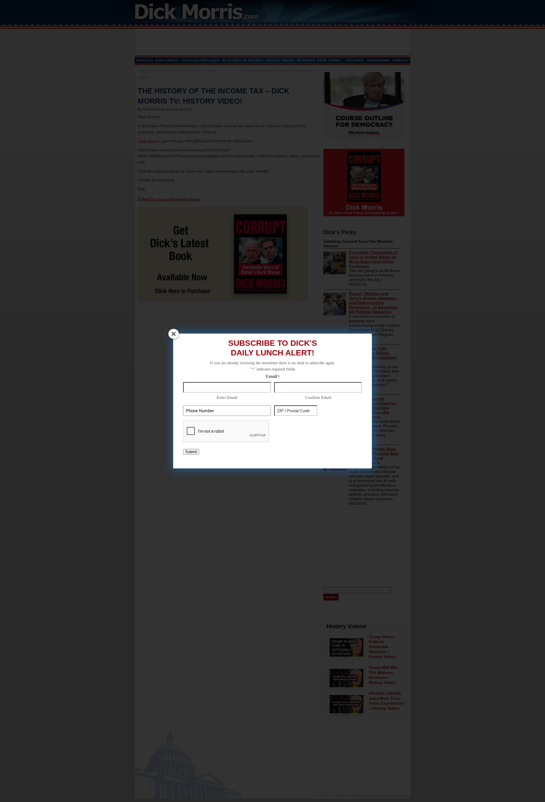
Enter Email (227, 397)
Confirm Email (318, 397)
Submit (191, 452)
